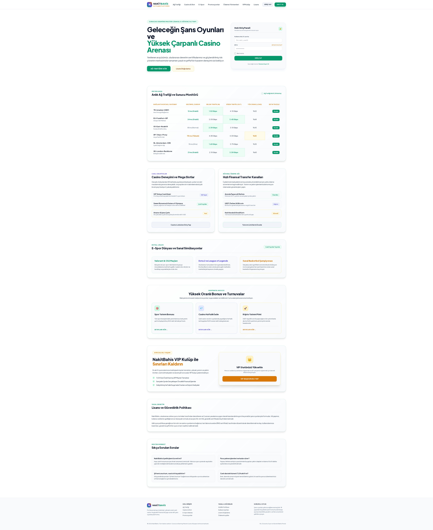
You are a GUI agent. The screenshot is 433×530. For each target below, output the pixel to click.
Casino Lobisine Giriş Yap (181, 225)
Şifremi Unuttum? (277, 45)
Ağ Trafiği (177, 5)
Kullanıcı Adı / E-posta (241, 36)
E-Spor (201, 5)
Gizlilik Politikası (223, 507)
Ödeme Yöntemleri (231, 5)
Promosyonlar (214, 5)
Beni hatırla (240, 53)
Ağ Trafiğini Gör (159, 69)
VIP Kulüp (246, 5)
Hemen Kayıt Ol (264, 64)
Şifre (236, 45)
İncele (276, 111)
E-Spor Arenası (188, 513)
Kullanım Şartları (223, 510)
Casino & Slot (189, 5)
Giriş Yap (267, 4)
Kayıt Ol (280, 4)
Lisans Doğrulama (183, 69)
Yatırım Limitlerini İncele (252, 225)
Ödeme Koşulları (223, 515)
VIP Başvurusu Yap (250, 379)
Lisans (256, 5)
